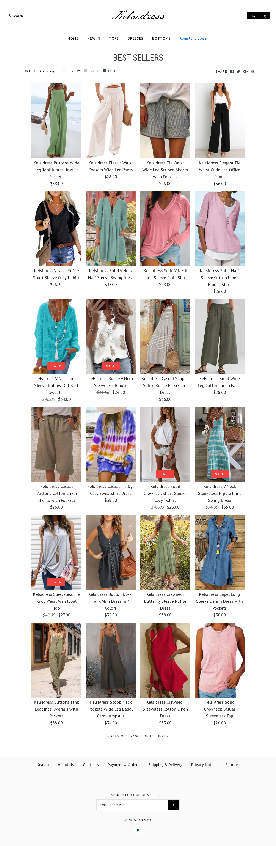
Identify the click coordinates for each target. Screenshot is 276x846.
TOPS (114, 38)
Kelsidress (144, 820)
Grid (94, 71)
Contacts (91, 765)
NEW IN (93, 38)
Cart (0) (258, 16)
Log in (203, 38)
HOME (73, 38)
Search (43, 765)
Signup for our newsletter (138, 795)
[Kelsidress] (138, 8)
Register (187, 38)
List (112, 71)
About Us (66, 765)
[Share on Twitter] (238, 71)
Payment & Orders (124, 765)
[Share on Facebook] (232, 71)
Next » (163, 736)
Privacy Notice (203, 765)
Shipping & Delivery (165, 765)
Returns (232, 765)
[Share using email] (252, 71)
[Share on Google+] (245, 71)
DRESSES (135, 38)
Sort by (29, 71)
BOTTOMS (161, 38)
